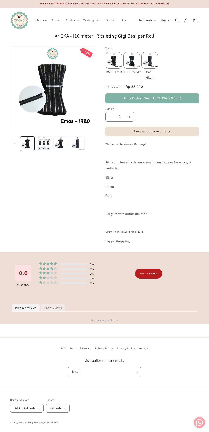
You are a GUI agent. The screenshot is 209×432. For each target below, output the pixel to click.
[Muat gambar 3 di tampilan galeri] (60, 143)
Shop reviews (53, 308)
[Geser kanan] (90, 143)
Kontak (143, 348)
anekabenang (26, 422)
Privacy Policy (126, 348)
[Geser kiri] (14, 143)
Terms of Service (80, 348)
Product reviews (25, 308)
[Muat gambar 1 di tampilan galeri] (27, 143)
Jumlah (109, 108)
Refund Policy (104, 348)
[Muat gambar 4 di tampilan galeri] (77, 143)
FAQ (63, 348)
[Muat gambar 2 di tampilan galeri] (44, 143)
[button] (72, 20)
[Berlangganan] (136, 371)
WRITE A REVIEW (148, 273)
